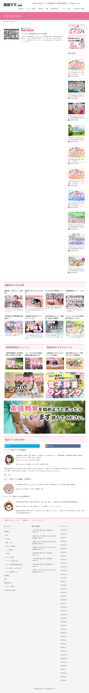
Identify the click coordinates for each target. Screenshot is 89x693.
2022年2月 (63, 556)
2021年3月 (63, 596)
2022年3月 (63, 552)
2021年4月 (63, 592)
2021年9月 (63, 574)
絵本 (24, 30)
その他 (7, 553)
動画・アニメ (9, 542)
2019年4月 (63, 680)
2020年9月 (63, 618)
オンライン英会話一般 (11, 561)
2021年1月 (63, 603)
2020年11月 (63, 610)
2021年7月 (63, 581)
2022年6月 (63, 541)
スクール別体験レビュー (12, 572)
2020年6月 (63, 629)
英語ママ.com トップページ (12, 520)
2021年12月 (63, 563)
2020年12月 (63, 607)
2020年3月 (63, 640)
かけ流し (7, 539)
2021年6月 (63, 585)
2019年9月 (63, 662)
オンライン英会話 (9, 557)
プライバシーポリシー (38, 520)
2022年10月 (63, 530)
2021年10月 (63, 570)
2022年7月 (63, 537)
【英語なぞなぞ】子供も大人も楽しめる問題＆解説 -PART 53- (43, 537)
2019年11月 (63, 655)
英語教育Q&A (8, 583)
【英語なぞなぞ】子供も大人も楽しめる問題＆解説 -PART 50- (43, 571)
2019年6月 (63, 673)
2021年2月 (63, 600)
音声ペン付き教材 (10, 546)
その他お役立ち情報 (9, 590)
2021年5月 (63, 589)
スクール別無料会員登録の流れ (14, 564)
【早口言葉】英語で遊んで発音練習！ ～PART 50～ (43, 565)
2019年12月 (63, 651)
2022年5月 (63, 545)
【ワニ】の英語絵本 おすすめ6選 (34, 34)
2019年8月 (63, 665)
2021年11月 (63, 567)
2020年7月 (63, 625)
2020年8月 (63, 622)
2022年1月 (63, 559)
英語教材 (30, 30)
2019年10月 (63, 658)
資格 (5, 579)
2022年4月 (63, 548)
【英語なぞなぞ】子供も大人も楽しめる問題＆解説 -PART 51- (43, 548)
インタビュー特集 (9, 586)
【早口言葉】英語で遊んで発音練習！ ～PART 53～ (43, 531)
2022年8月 (63, 534)
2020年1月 (63, 647)
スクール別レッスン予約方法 (13, 568)
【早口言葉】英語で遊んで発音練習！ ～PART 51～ (43, 559)
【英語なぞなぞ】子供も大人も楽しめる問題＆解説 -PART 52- (43, 542)
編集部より (26, 520)
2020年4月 (63, 636)
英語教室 (6, 575)
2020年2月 (63, 643)
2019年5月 (63, 676)
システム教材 (9, 550)
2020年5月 (63, 632)
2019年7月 (63, 669)
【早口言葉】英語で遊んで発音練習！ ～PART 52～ (43, 554)
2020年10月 (63, 614)
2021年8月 (63, 578)
